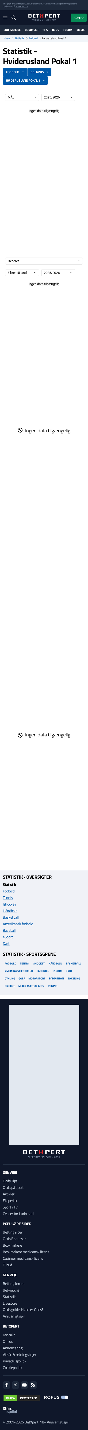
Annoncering (12, 1348)
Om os (7, 1341)
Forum (67, 30)
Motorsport (36, 978)
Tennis (8, 897)
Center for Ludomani (18, 1213)
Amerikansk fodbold (18, 924)
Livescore (10, 1303)
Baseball (9, 930)
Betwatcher (12, 1290)
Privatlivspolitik (15, 1361)
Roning (52, 986)
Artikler (8, 1194)
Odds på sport (13, 1187)
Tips (45, 30)
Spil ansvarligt (14, 3)
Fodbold (33, 38)
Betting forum (13, 1283)
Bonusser (31, 30)
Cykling (10, 978)
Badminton (56, 978)
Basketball (11, 917)
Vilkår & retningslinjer (19, 1354)
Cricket (10, 986)
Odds (55, 30)
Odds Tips (10, 1181)
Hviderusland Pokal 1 (23, 80)
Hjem (7, 38)
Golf (22, 978)
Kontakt (9, 1335)
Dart (6, 943)
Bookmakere (12, 30)
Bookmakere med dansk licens (26, 1252)
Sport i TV (10, 1207)
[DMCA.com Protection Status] (21, 1398)
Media (80, 30)
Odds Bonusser (14, 1238)
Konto (79, 17)
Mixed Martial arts (31, 986)
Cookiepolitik (12, 1367)
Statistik (19, 38)
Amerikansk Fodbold (19, 971)
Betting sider (13, 1232)
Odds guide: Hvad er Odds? (23, 1309)
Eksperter (10, 1200)
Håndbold (10, 910)
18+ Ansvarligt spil (54, 1422)
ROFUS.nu (45, 3)
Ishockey (9, 904)
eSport (8, 937)
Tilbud (7, 1265)
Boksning (74, 978)
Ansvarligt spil (13, 1316)
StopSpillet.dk (21, 6)
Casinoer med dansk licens (23, 1258)
